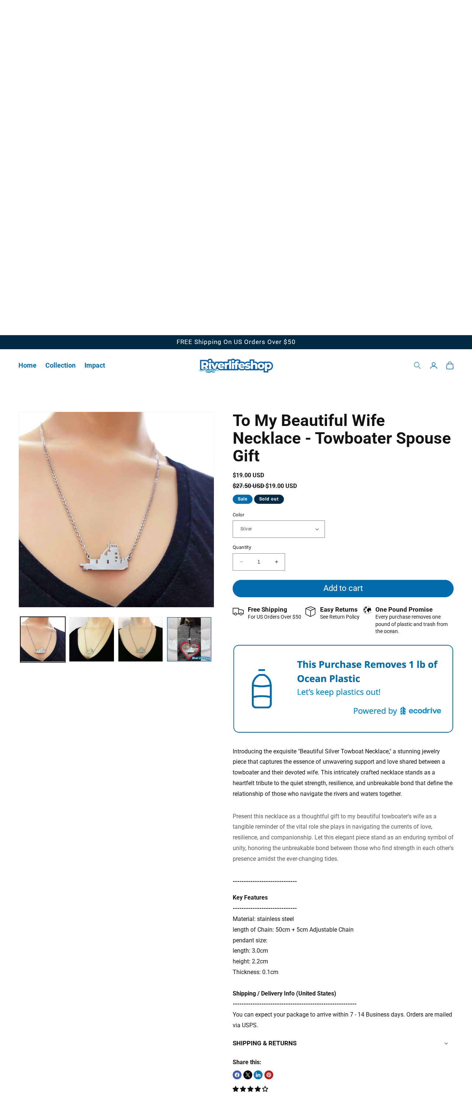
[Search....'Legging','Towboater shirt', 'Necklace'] (417, 365)
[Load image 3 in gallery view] (140, 639)
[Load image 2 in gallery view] (91, 639)
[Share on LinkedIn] (258, 1074)
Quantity (242, 547)
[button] (60, 365)
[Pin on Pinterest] (268, 1074)
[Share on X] (247, 1074)
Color (238, 514)
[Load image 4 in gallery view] (189, 639)
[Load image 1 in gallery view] (42, 639)
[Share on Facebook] (237, 1074)
